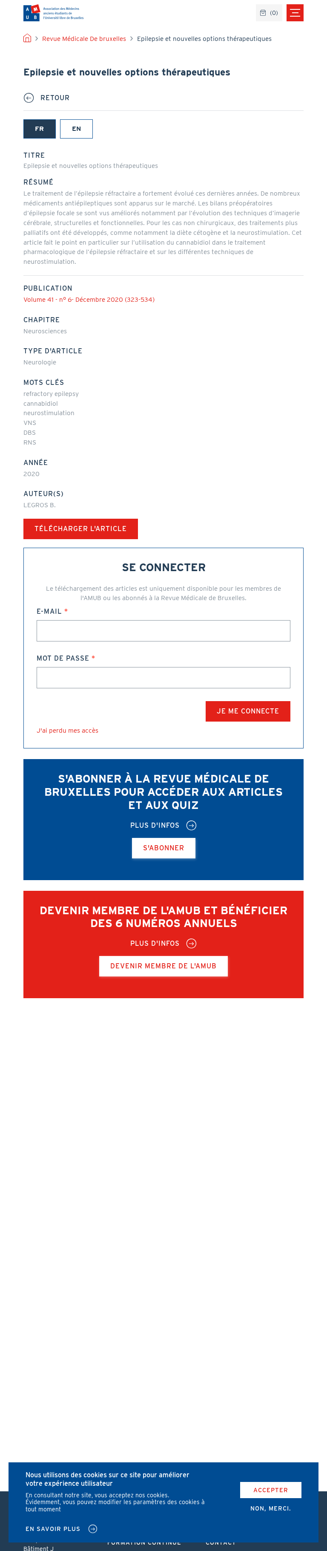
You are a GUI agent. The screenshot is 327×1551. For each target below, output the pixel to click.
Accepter (270, 1490)
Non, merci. (270, 1508)
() (274, 12)
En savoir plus (53, 1529)
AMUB (53, 12)
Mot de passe (63, 658)
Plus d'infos (155, 825)
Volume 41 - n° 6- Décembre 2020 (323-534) (89, 299)
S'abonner (163, 848)
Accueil (27, 39)
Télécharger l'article (80, 529)
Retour (55, 98)
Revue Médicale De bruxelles (84, 39)
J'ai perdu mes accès (67, 730)
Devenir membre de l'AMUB (163, 966)
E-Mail (49, 611)
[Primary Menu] (295, 12)
